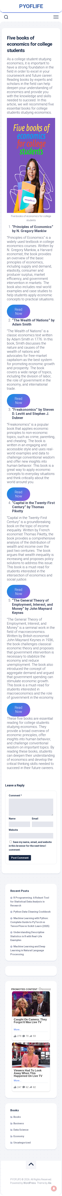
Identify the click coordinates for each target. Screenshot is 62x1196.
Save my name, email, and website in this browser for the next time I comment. (30, 846)
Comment (15, 795)
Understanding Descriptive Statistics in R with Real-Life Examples (27, 936)
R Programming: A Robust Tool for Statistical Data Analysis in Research (29, 901)
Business (18, 1123)
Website (13, 830)
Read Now (18, 311)
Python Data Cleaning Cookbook (32, 911)
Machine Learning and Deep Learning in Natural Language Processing (27, 950)
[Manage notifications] (54, 1188)
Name (12, 818)
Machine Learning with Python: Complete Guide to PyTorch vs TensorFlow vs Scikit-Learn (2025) (29, 922)
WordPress (29, 1183)
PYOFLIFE (31, 6)
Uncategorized (22, 1142)
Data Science (20, 1129)
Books (17, 1117)
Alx (49, 1183)
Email (35, 818)
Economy (18, 1136)
